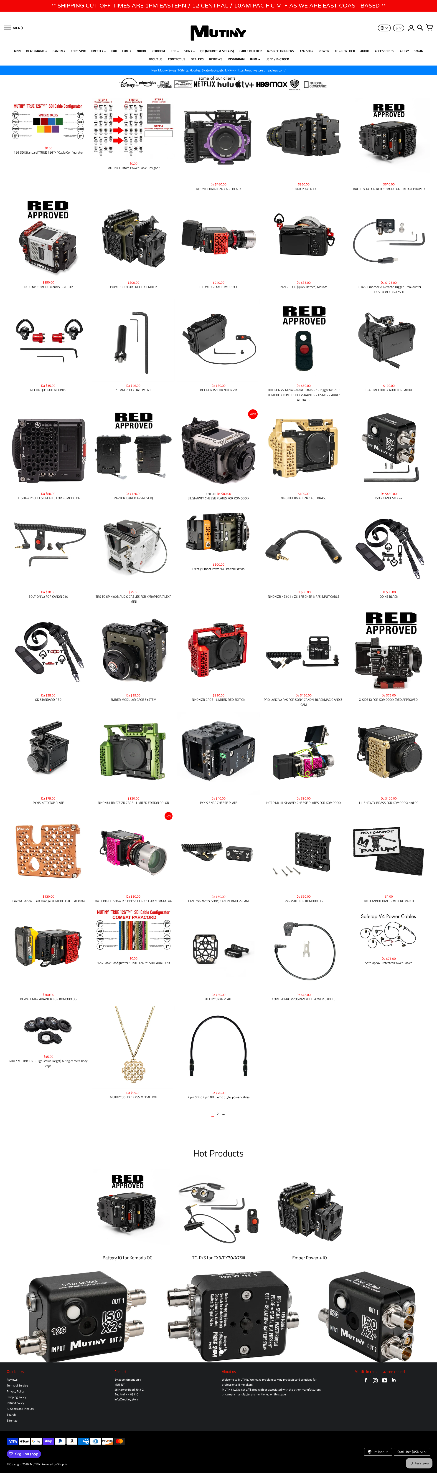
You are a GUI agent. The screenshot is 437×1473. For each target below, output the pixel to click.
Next (427, 1316)
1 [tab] (215, 1351)
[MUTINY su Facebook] (365, 1381)
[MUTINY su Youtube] (384, 1381)
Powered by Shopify (54, 1464)
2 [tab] (221, 1351)
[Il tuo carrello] (429, 28)
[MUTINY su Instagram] (375, 1381)
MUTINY (35, 1464)
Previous (9, 1316)
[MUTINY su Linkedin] (393, 1381)
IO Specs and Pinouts (20, 1409)
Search (11, 1414)
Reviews (12, 1379)
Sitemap (12, 1420)
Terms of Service (17, 1385)
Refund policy (15, 1403)
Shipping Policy (16, 1397)
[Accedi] (411, 28)
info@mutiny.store (126, 1399)
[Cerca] (420, 28)
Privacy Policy (15, 1391)
